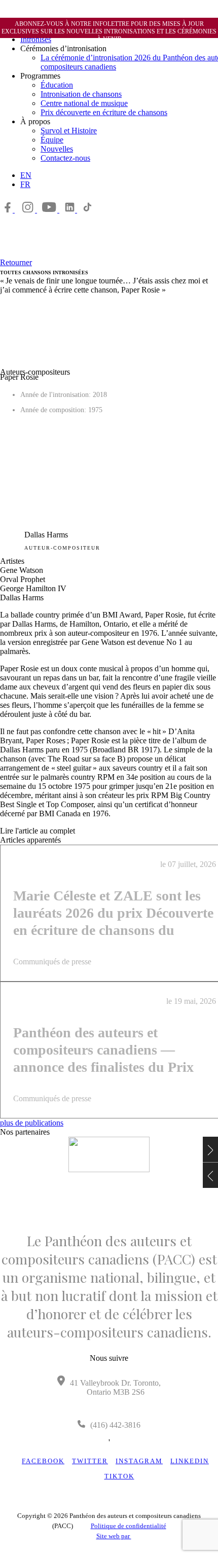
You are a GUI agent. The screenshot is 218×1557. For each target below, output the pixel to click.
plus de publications (31, 1122)
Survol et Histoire (69, 130)
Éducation (57, 85)
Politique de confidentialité (128, 1526)
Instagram (139, 1461)
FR (25, 184)
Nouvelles (57, 148)
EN (25, 175)
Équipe (52, 139)
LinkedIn (189, 1461)
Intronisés (35, 39)
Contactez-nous (65, 158)
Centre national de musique (84, 103)
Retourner (16, 262)
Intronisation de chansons (81, 94)
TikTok (119, 1476)
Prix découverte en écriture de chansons (104, 112)
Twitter (90, 1461)
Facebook (43, 1461)
